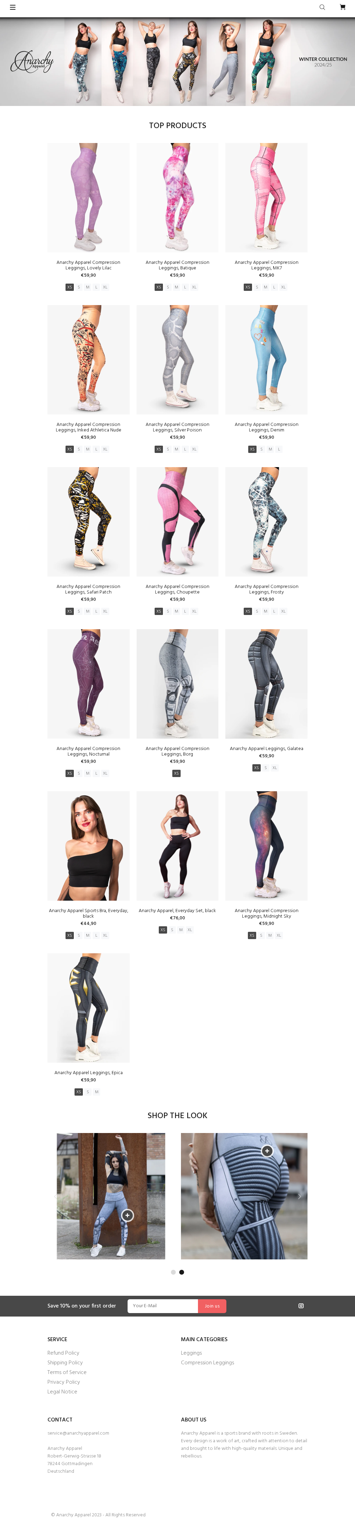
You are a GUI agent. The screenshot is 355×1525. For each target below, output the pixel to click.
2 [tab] (181, 1272)
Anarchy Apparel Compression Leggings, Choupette (177, 589)
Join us (212, 1306)
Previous (55, 1196)
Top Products (177, 126)
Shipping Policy (65, 1362)
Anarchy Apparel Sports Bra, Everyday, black (88, 913)
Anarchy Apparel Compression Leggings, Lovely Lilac (88, 265)
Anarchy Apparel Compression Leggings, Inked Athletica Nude (88, 427)
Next (299, 1196)
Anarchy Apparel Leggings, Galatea (266, 749)
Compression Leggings (207, 1362)
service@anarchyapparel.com (78, 1433)
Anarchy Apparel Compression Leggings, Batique (177, 265)
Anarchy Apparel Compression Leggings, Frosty (266, 589)
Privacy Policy (63, 1382)
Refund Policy (63, 1353)
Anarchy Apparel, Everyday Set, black (177, 911)
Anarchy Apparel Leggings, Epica (88, 1073)
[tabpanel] (111, 1196)
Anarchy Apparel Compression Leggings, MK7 (266, 265)
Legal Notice (62, 1392)
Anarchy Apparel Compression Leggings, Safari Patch (88, 589)
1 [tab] (173, 1272)
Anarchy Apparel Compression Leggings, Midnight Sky (266, 913)
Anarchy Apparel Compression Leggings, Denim (266, 427)
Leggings (191, 1353)
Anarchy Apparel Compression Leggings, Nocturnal (88, 751)
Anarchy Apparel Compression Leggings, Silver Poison (177, 427)
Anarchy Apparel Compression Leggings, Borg (177, 751)
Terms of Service (67, 1372)
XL (105, 287)
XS (69, 287)
